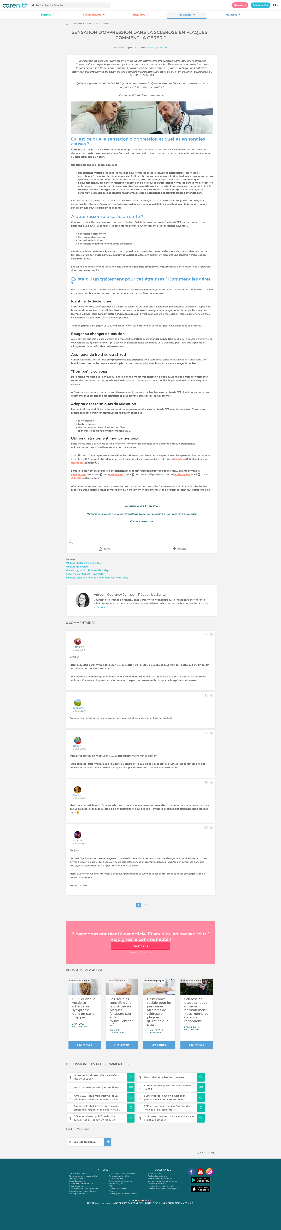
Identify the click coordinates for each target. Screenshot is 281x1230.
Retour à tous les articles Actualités (89, 23)
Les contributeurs (76, 1186)
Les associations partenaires (81, 1183)
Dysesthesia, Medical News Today (85, 573)
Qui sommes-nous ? (77, 1173)
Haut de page (207, 1152)
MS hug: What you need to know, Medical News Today (97, 577)
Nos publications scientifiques (82, 1191)
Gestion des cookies (117, 1189)
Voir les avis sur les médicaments (162, 1181)
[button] (47, 15)
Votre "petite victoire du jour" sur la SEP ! (97, 1087)
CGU (111, 1186)
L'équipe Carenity (76, 1178)
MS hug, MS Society (77, 566)
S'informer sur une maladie (160, 1178)
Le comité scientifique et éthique (83, 1189)
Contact (112, 1191)
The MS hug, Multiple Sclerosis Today (87, 570)
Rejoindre (240, 5)
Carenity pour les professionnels (123, 1194)
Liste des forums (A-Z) (157, 1183)
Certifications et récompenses (122, 1173)
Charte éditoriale (116, 1178)
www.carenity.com (105, 1203)
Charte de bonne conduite (120, 1181)
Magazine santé (154, 1173)
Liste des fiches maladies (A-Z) (161, 1186)
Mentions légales (116, 1183)
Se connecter (260, 5)
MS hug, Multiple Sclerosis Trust (84, 562)
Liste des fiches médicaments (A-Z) (163, 1189)
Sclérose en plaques (85, 1141)
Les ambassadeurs (77, 1181)
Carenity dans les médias (119, 1176)
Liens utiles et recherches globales (164, 1077)
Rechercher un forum (157, 1176)
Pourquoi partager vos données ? (83, 1176)
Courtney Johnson (156, 47)
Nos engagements (77, 1194)
